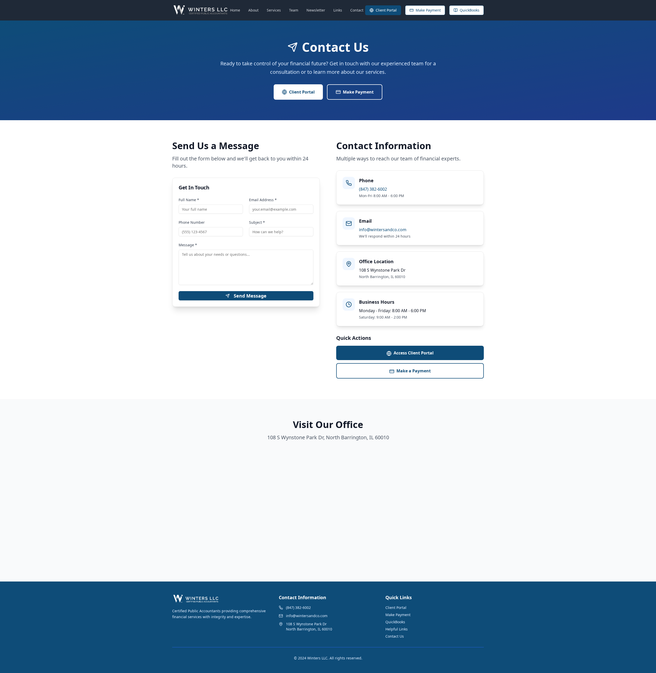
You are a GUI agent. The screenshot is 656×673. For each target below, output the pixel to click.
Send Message (250, 296)
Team (293, 10)
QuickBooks (469, 10)
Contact (356, 10)
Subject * (257, 222)
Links (337, 10)
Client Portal (386, 10)
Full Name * (189, 199)
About (253, 10)
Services (274, 10)
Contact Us (394, 636)
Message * (188, 244)
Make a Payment (413, 371)
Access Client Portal (414, 353)
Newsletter (315, 10)
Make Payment (428, 10)
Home (235, 10)
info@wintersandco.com (382, 229)
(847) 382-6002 (373, 189)
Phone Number (192, 222)
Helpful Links (396, 629)
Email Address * (263, 199)
